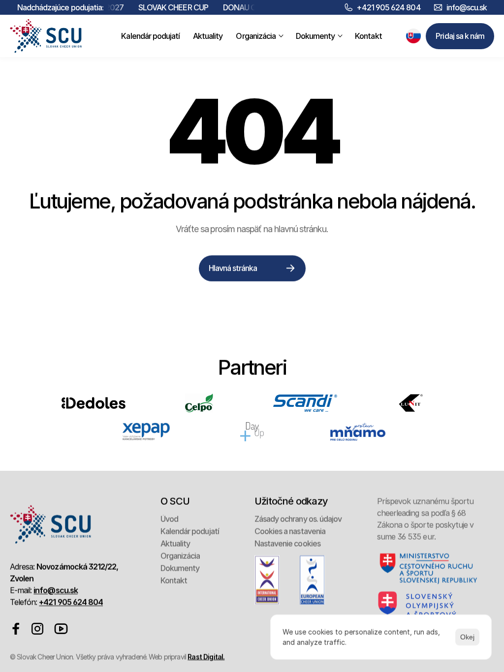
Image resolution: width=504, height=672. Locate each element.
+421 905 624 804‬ (389, 7)
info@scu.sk (466, 7)
